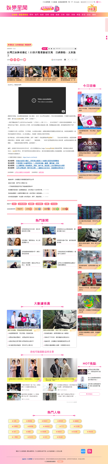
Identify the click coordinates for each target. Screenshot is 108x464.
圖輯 (94, 14)
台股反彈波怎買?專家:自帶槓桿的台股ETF (21, 341)
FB (69, 2)
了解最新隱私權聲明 (51, 461)
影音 (84, 14)
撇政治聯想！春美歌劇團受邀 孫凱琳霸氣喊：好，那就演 (68, 79)
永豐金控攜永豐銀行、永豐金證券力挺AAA (21, 337)
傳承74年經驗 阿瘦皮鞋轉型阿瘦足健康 (20, 330)
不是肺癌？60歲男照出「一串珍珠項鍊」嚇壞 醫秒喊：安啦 (37, 163)
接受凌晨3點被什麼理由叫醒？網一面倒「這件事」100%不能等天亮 (50, 79)
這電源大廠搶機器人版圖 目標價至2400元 (57, 345)
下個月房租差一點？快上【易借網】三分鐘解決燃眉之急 (31, 386)
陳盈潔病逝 (23, 14)
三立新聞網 (46, 2)
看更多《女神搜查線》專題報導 (20, 45)
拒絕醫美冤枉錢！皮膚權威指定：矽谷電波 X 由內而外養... (25, 190)
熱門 (37, 14)
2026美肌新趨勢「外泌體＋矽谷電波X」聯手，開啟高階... (25, 196)
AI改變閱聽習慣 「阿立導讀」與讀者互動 (21, 333)
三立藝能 (54, 2)
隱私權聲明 (30, 451)
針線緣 (14, 14)
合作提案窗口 (51, 451)
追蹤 (45, 209)
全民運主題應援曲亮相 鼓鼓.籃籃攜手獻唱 (94, 386)
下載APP (19, 209)
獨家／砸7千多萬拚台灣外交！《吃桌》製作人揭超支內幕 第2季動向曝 (67, 395)
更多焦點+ (89, 394)
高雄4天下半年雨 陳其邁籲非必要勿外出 (56, 337)
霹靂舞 (50, 137)
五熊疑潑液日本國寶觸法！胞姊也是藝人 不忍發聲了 (24, 379)
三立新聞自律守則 (40, 451)
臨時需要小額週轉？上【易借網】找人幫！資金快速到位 (30, 395)
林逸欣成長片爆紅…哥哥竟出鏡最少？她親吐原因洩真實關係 (37, 161)
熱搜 (42, 14)
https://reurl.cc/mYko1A (30, 157)
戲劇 (57, 14)
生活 (14, 48)
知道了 (61, 461)
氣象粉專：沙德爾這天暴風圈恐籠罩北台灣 (21, 179)
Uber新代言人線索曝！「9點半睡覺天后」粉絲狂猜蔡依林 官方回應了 (15, 79)
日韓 (63, 14)
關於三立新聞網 (21, 451)
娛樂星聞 (9, 48)
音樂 (73, 14)
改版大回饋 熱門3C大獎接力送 (17, 183)
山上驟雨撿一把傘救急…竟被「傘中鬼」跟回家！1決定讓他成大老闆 (40, 165)
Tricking (47, 148)
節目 (89, 14)
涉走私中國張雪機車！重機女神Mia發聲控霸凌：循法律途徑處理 (33, 79)
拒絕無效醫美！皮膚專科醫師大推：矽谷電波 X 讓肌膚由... (25, 193)
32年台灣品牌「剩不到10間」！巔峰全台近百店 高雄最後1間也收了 (40, 168)
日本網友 (18, 119)
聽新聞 (44, 48)
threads (76, 2)
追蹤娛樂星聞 (62, 2)
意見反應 (59, 451)
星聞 (47, 14)
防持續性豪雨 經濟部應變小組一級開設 (56, 333)
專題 (78, 14)
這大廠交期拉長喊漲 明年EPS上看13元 (21, 345)
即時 (31, 14)
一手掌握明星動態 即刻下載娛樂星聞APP (20, 186)
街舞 (52, 148)
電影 (68, 14)
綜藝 (52, 14)
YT (72, 2)
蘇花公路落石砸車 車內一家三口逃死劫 (55, 330)
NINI (14, 151)
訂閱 (27, 209)
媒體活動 (41, 172)
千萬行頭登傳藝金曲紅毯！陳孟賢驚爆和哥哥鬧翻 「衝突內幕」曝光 (59, 379)
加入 (36, 209)
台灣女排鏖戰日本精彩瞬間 (22, 172)
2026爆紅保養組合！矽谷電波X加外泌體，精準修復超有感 (67, 386)
